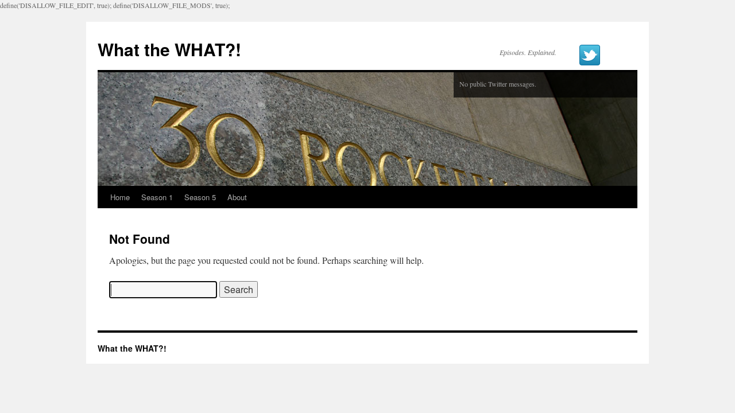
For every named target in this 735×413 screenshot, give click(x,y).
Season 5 (200, 197)
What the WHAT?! (169, 49)
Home (120, 197)
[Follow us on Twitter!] (589, 55)
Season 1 (157, 197)
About (237, 197)
